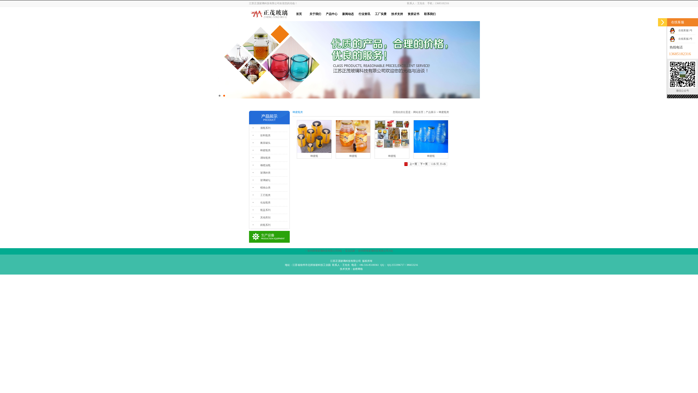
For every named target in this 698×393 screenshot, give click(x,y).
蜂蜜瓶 (314, 156)
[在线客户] (662, 22)
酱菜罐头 (265, 143)
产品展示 (431, 112)
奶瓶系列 (265, 225)
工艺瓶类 (265, 195)
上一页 (413, 164)
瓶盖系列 (265, 210)
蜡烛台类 (265, 187)
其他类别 (265, 217)
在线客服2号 (685, 38)
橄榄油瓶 (265, 165)
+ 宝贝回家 (349, 250)
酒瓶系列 (265, 128)
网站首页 (418, 112)
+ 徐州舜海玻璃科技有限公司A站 (374, 250)
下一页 (424, 164)
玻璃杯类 (265, 172)
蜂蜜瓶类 (265, 150)
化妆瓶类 (265, 202)
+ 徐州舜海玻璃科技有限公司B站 (323, 250)
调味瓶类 (265, 157)
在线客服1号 (685, 30)
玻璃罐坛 (265, 180)
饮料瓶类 (265, 135)
